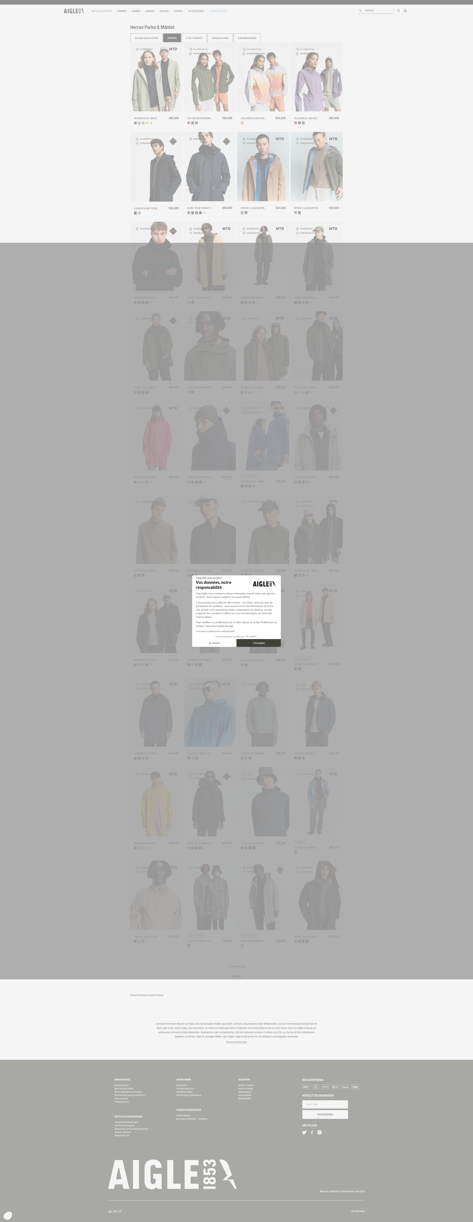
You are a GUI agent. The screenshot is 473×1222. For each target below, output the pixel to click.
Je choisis (214, 642)
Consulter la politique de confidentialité (215, 631)
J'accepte (259, 642)
